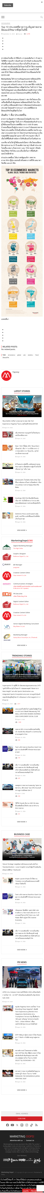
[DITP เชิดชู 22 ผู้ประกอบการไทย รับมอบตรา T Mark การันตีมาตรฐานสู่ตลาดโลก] (7, 1037)
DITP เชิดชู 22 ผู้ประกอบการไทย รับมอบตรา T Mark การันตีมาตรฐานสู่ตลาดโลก (28, 1037)
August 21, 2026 (20, 887)
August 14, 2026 (8, 703)
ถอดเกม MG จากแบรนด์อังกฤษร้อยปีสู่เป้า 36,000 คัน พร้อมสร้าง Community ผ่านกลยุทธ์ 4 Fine (28, 731)
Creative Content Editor (21, 573)
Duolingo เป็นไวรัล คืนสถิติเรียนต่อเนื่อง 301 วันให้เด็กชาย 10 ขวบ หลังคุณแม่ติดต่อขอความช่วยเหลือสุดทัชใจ (27, 500)
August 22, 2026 (20, 490)
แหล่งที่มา (5, 319)
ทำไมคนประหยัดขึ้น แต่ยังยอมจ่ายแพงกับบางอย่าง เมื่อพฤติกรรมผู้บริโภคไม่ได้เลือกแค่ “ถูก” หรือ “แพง (28, 466)
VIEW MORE (21, 530)
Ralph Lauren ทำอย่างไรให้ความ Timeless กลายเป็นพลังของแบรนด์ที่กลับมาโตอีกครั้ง (27, 881)
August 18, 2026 (20, 755)
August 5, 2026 (20, 793)
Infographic (5, 23)
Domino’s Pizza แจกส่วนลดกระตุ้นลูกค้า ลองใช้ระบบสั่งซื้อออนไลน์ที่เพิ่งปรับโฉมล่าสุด (27, 516)
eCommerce (11, 355)
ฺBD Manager (17, 565)
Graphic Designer (19, 554)
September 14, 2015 (9, 34)
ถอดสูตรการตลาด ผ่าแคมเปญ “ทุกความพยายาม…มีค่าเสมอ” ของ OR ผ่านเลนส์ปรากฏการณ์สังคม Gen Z (28, 787)
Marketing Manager (20, 635)
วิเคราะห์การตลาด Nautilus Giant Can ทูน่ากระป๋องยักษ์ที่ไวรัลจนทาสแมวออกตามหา (28, 749)
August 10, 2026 (20, 737)
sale (24, 355)
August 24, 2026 (8, 427)
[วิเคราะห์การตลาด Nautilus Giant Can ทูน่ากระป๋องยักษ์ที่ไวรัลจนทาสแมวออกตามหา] (7, 749)
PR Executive (17, 594)
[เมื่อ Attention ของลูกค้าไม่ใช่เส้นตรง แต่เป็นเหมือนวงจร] (7, 435)
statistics (30, 355)
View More (21, 645)
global (19, 355)
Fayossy (19, 34)
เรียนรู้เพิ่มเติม (36, 1191)
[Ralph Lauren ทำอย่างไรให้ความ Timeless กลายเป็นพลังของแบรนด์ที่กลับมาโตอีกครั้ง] (7, 880)
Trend (37, 355)
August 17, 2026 (20, 923)
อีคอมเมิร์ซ (6, 357)
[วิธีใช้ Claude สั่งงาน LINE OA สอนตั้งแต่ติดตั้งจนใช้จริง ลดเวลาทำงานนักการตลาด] (7, 805)
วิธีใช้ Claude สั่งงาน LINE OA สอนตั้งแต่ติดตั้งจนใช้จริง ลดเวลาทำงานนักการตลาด (27, 805)
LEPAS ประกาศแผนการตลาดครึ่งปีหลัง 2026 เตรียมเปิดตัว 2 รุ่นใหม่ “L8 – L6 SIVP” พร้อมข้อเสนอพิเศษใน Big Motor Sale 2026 (21, 995)
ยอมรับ (26, 1191)
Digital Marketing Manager (22, 546)
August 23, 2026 (20, 472)
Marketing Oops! (7, 1172)
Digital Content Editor (21, 601)
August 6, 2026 (20, 719)
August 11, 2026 (20, 811)
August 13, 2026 (20, 775)
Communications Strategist (23, 584)
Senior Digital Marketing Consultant (26, 624)
